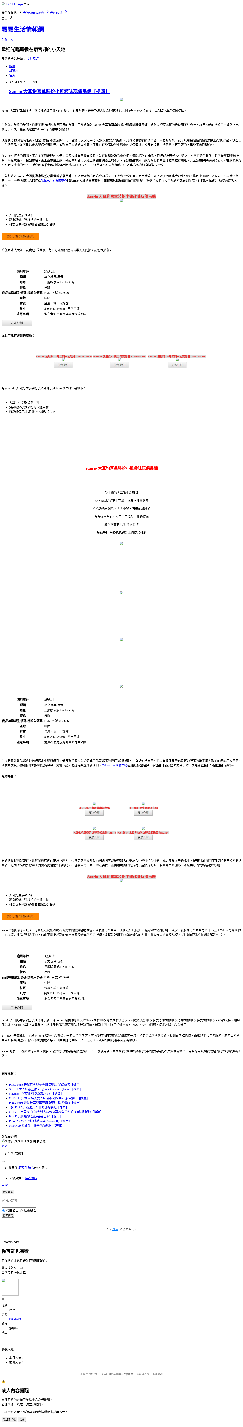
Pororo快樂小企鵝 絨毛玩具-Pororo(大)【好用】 (40, 1121)
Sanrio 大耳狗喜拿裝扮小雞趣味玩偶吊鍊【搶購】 (59, 91)
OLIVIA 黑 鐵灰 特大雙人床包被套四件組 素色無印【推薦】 (49, 1098)
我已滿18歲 (9, 1419)
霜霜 (5, 1146)
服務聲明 (158, 1374)
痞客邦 (22, 1167)
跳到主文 (8, 40)
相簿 (12, 66)
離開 (21, 1419)
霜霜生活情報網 (23, 29)
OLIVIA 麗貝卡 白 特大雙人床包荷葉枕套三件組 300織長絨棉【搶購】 (56, 1112)
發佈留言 (8, 1215)
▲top (5, 1184)
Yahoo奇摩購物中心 (54, 180)
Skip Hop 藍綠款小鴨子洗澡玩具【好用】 (36, 1125)
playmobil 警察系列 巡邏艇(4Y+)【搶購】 (36, 1093)
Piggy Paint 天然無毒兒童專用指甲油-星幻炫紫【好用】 (45, 1084)
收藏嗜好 (33, 58)
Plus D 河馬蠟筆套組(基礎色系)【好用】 (35, 1116)
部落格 (13, 70)
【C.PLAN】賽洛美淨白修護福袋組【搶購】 (39, 1107)
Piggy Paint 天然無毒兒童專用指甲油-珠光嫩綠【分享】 (45, 1102)
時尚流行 (31, 1178)
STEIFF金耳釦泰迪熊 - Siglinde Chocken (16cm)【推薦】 (46, 1089)
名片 (12, 75)
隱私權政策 (143, 1374)
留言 (31, 1167)
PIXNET (93, 1374)
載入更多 (8, 1192)
